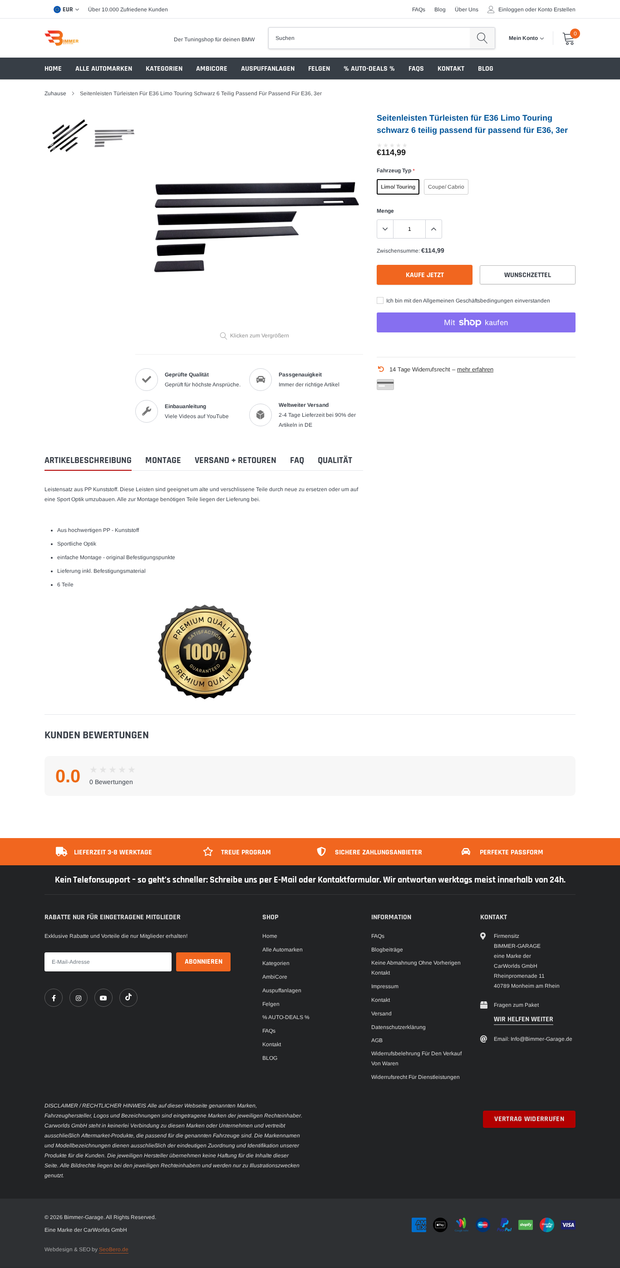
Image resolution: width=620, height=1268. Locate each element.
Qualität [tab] (335, 460)
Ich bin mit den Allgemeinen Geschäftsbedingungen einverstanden (467, 300)
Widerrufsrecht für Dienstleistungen (415, 1077)
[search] (482, 38)
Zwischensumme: (398, 251)
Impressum (385, 986)
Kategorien (164, 68)
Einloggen (511, 9)
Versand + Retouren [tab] (235, 460)
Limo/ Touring (398, 187)
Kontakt (451, 68)
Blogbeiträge (387, 949)
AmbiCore (211, 68)
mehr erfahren (475, 369)
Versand (381, 1013)
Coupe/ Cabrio (446, 187)
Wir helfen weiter (523, 1019)
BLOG (485, 68)
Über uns (466, 9)
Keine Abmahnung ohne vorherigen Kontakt (416, 968)
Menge (385, 211)
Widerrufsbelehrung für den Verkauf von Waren (416, 1058)
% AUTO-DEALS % (369, 68)
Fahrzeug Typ (395, 170)
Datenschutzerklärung (398, 1027)
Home (53, 68)
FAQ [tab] (297, 460)
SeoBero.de (113, 1249)
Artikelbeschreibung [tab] (88, 460)
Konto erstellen (557, 9)
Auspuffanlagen (268, 68)
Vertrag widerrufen (529, 1119)
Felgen (319, 68)
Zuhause (55, 93)
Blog (440, 9)
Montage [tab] (163, 460)
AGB (377, 1040)
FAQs (418, 9)
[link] (53, 998)
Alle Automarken (103, 68)
